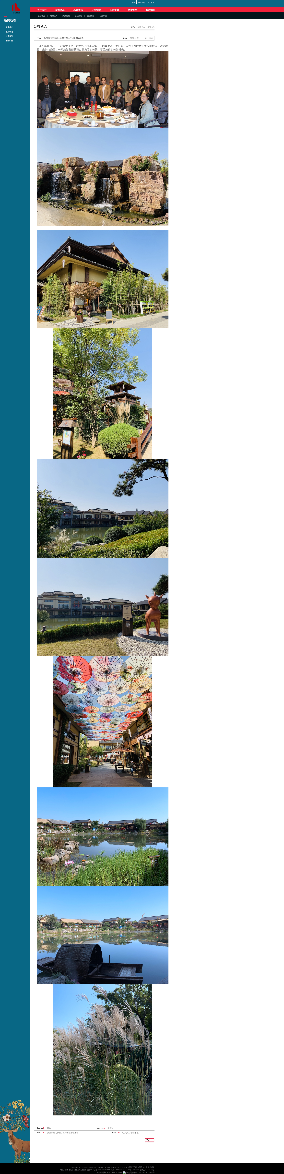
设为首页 (141, 2)
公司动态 (9, 27)
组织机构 (53, 16)
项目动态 (9, 32)
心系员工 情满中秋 (130, 1133)
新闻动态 (60, 10)
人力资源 (114, 10)
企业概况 (41, 16)
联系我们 (150, 10)
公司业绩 (96, 10)
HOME (132, 27)
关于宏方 (42, 10)
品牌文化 (78, 10)
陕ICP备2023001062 (112, 1172)
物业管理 (132, 10)
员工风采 (9, 36)
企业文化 (78, 16)
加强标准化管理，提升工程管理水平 (62, 1133)
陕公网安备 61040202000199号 (140, 1172)
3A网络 (151, 1170)
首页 (133, 2)
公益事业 (103, 16)
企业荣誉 (90, 16)
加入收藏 (151, 2)
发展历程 (66, 16)
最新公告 (9, 40)
